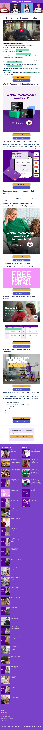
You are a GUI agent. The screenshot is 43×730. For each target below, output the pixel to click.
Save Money (4, 714)
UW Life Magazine (5, 716)
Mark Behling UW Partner (7, 718)
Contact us (38, 726)
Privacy (22, 728)
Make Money (4, 712)
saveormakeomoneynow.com (15, 726)
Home (2, 710)
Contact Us (4, 720)
